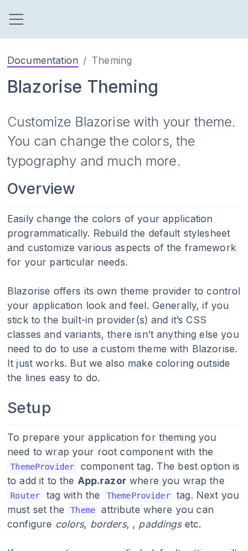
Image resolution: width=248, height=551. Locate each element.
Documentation (42, 60)
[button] (16, 19)
